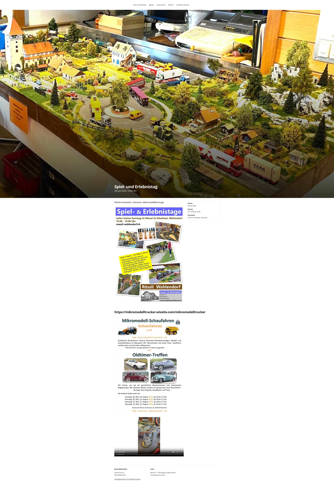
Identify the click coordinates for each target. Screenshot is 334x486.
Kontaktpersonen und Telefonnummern (127, 479)
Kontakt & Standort (182, 5)
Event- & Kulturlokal (139, 5)
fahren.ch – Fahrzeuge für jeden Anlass (163, 473)
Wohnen (171, 5)
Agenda (151, 5)
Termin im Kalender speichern (198, 218)
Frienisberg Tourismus (157, 475)
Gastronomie (161, 5)
